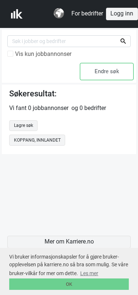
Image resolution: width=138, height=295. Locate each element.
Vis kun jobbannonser (43, 54)
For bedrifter (87, 13)
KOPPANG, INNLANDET (37, 140)
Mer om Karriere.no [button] (69, 241)
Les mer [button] (89, 273)
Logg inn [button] (121, 13)
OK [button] (69, 284)
